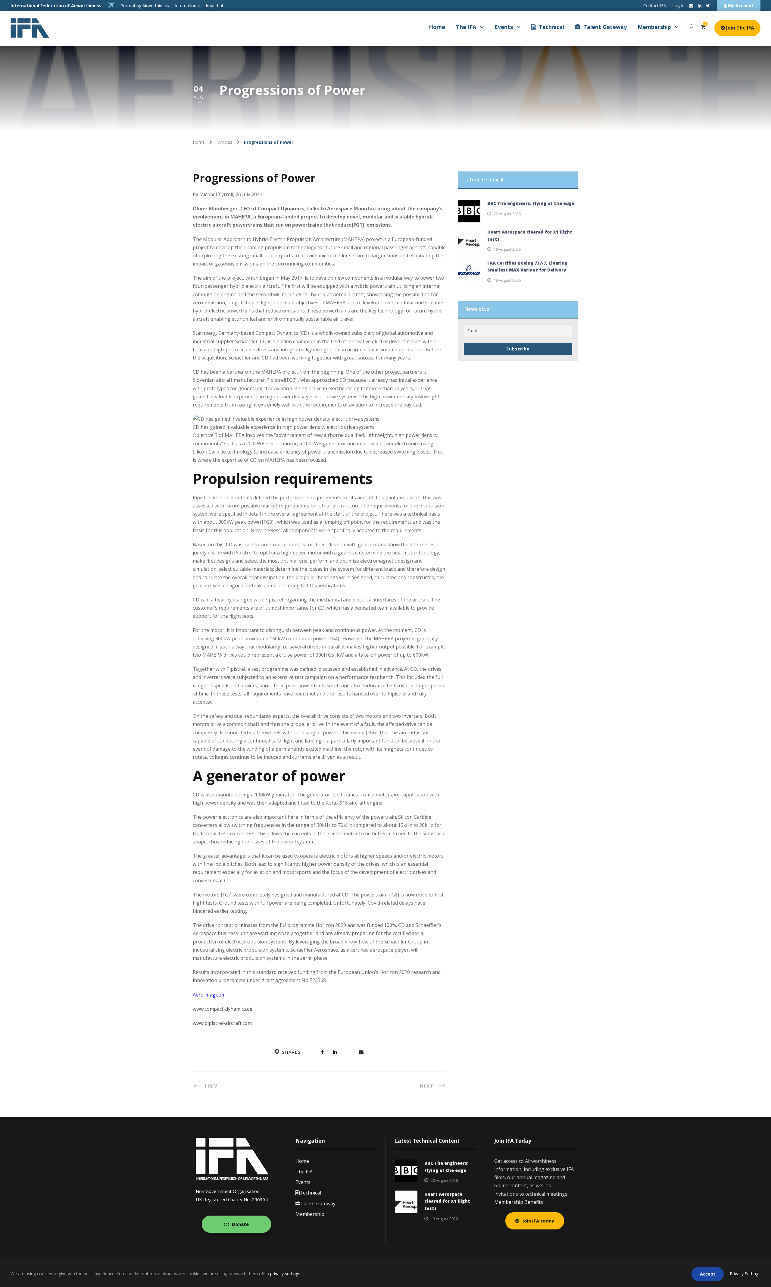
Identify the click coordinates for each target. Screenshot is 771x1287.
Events (504, 26)
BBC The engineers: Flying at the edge (530, 203)
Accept (707, 1274)
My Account (740, 5)
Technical (551, 26)
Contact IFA (654, 5)
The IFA (466, 26)
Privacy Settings (745, 1273)
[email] (691, 5)
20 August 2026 (507, 213)
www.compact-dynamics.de (222, 1009)
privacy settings (285, 1273)
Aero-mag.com (209, 994)
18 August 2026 (507, 280)
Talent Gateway (605, 26)
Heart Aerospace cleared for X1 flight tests (447, 1201)
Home (437, 26)
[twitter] (708, 5)
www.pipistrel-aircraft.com (222, 1023)
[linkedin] (699, 5)
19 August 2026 (507, 249)
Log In (678, 5)
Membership (654, 26)
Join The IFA (739, 27)
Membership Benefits (518, 1202)
